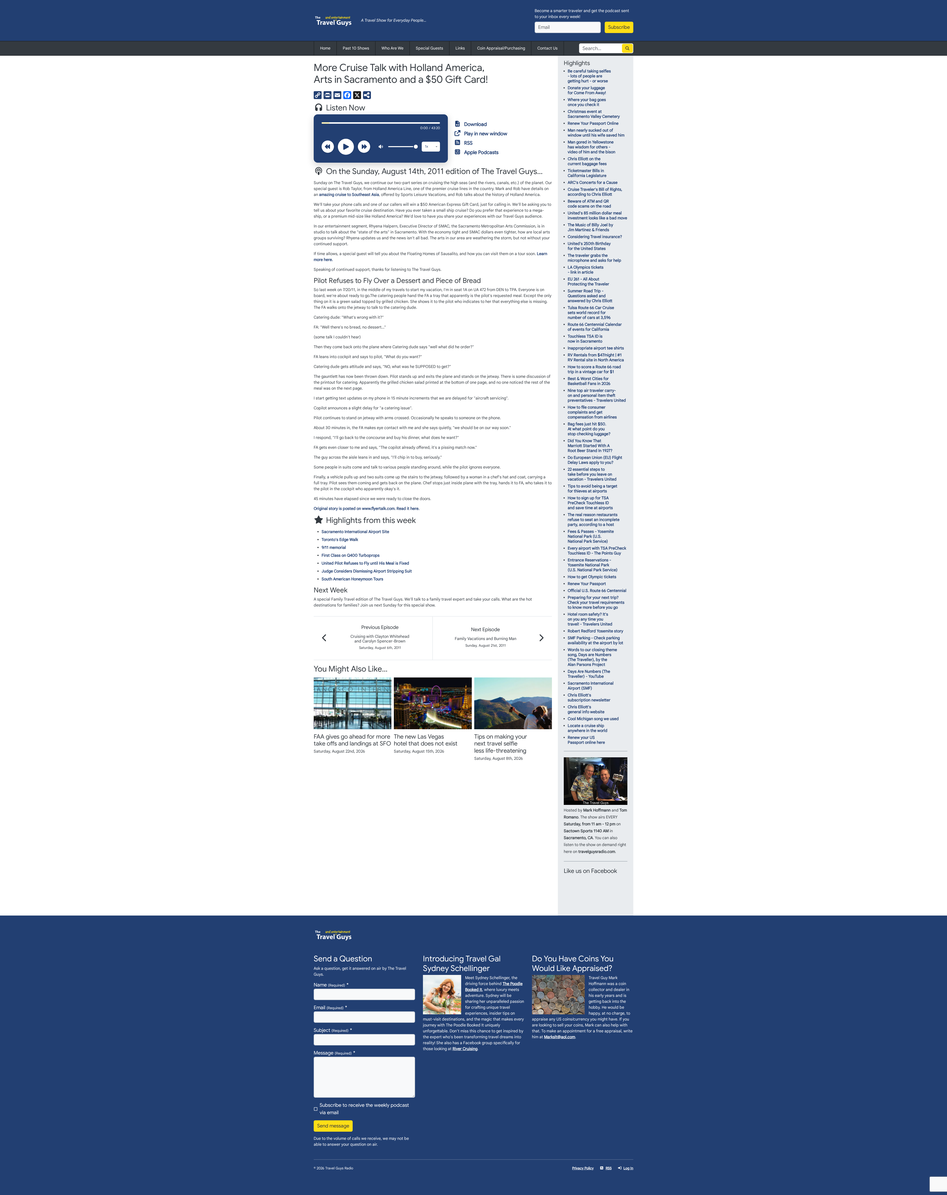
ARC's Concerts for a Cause (593, 182)
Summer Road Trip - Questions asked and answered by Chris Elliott (590, 296)
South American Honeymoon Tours (352, 579)
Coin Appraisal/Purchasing (501, 48)
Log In (628, 1168)
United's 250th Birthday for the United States (589, 246)
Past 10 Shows (356, 48)
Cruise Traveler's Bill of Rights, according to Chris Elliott (595, 192)
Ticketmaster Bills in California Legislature (587, 173)
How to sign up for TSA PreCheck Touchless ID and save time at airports (590, 503)
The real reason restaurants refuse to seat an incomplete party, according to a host (593, 519)
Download (475, 124)
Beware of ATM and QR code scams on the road (589, 204)
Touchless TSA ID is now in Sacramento (585, 339)
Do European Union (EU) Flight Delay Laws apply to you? (595, 460)
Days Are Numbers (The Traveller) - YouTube (589, 674)
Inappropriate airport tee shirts (596, 348)
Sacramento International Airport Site (355, 531)
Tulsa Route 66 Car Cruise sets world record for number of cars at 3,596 (591, 312)
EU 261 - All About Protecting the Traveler (588, 282)
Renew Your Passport (587, 583)
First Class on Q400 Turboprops (351, 555)
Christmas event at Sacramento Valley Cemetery (594, 114)
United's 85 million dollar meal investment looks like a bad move (597, 216)
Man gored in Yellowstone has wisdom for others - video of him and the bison (591, 147)
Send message (333, 1126)
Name (329, 985)
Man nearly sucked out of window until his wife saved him (596, 133)
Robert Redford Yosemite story (595, 631)
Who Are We (392, 48)
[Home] (333, 20)
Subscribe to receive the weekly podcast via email (364, 1109)
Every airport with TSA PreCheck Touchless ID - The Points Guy (597, 551)
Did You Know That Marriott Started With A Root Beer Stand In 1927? (590, 445)
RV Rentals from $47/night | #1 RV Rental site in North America (596, 358)
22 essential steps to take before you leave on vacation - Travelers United (592, 474)
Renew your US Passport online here (586, 740)
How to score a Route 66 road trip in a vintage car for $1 (594, 369)
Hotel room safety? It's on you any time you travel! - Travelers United (590, 619)
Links (460, 48)
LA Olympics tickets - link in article (585, 270)
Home (325, 48)
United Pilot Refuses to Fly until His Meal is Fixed (365, 563)
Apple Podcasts (481, 152)
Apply (627, 48)
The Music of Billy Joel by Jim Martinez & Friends (590, 227)
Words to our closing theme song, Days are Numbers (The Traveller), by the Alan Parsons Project (592, 657)
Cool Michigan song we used (593, 718)
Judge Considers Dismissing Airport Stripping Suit (367, 571)
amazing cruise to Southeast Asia (349, 194)
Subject (331, 1030)
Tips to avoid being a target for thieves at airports (592, 489)
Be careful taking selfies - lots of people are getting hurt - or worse (589, 76)
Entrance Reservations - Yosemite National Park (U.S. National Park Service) (593, 565)
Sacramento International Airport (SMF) (591, 686)
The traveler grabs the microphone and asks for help (594, 258)
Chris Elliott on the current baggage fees (587, 161)
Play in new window (485, 134)
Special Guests (429, 48)
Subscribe (619, 27)
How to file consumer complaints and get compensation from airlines (592, 412)
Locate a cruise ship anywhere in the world (587, 728)
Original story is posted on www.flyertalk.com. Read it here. (366, 508)
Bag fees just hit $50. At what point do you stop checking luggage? (589, 429)
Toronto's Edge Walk (340, 539)
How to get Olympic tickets (592, 576)
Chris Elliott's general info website (586, 709)
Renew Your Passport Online (593, 123)
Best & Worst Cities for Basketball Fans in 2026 (589, 381)
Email (329, 1007)
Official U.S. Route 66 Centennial (597, 590)
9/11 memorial (334, 547)
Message (333, 1053)
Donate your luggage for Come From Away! (587, 90)
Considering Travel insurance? (595, 236)
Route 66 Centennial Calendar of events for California (595, 327)
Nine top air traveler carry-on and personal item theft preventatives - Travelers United (597, 395)
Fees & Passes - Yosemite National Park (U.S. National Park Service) (591, 536)
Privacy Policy (583, 1168)
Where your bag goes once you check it (587, 102)
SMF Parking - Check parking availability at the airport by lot (595, 640)
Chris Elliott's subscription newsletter (589, 698)
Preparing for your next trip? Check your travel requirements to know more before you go (596, 602)
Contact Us (547, 48)
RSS (468, 143)
